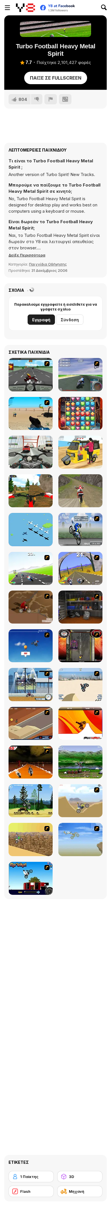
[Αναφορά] (50, 99)
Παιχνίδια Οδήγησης (48, 264)
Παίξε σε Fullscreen (55, 78)
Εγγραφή (41, 319)
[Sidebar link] (7, 7)
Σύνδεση (70, 319)
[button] (27, 255)
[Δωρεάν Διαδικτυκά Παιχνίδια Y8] (25, 7)
